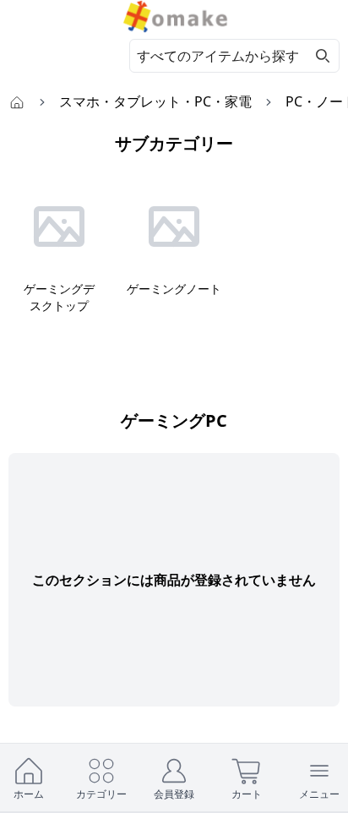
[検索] (323, 56)
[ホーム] (16, 101)
